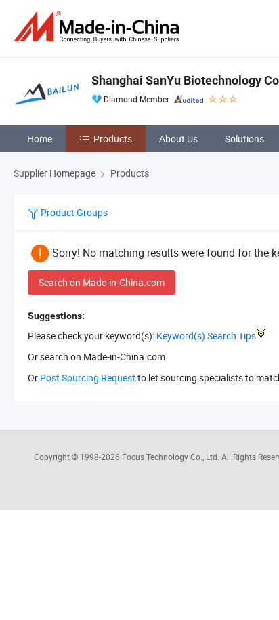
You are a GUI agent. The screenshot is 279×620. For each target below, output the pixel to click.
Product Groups (73, 212)
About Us (178, 138)
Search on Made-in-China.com (102, 282)
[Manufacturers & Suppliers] (99, 27)
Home (39, 138)
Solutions (244, 138)
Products (112, 138)
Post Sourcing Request (87, 377)
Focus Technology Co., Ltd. (171, 456)
